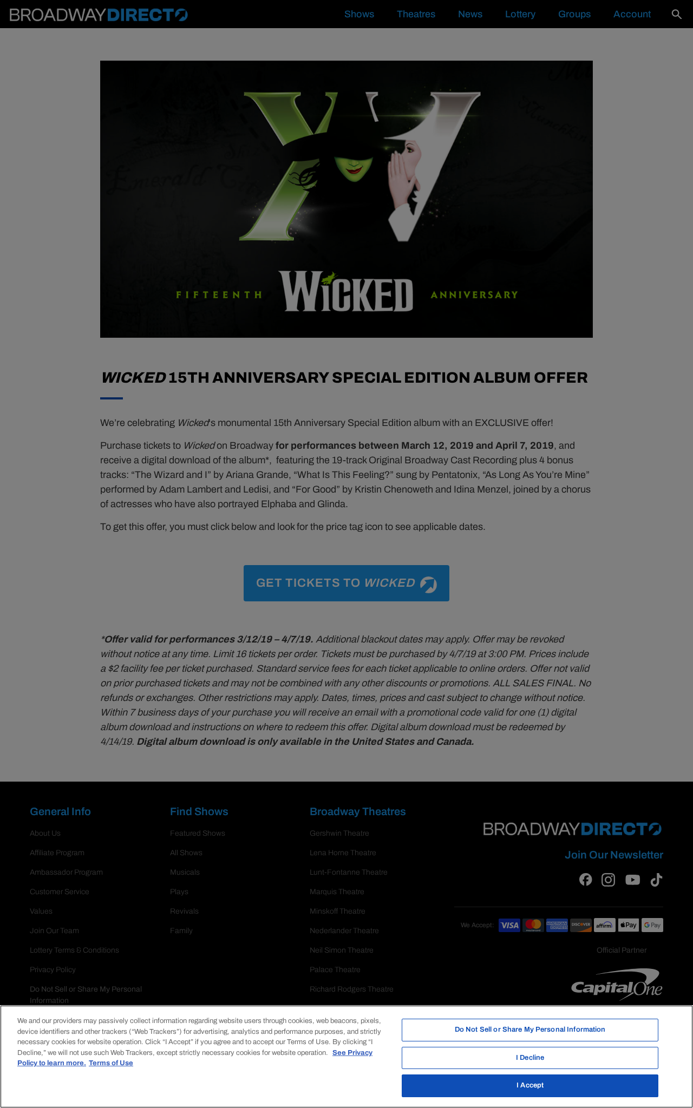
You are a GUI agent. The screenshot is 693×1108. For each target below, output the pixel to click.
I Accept (530, 1085)
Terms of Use (111, 1063)
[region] (346, 1056)
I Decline (530, 1057)
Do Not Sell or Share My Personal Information (530, 1029)
